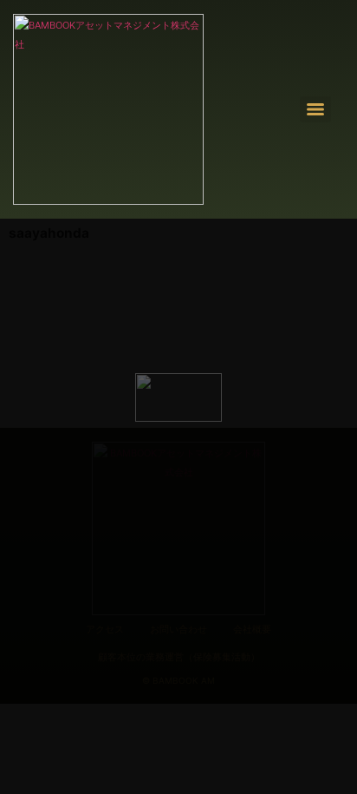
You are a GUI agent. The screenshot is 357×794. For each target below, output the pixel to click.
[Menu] (315, 109)
